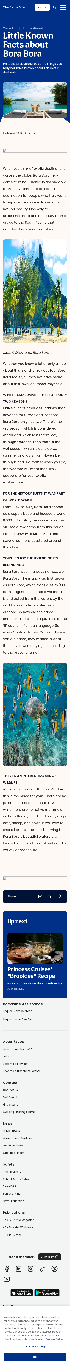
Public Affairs (11, 1131)
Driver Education (13, 1201)
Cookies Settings (35, 1346)
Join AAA (42, 7)
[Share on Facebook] (50, 896)
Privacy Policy (10, 1305)
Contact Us (10, 1090)
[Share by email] (40, 896)
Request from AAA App (17, 1019)
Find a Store (10, 1104)
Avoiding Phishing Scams (19, 1112)
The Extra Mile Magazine (18, 1220)
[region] (35, 1335)
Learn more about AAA (17, 1049)
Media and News (13, 1145)
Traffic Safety (12, 1172)
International (33, 28)
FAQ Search (10, 1097)
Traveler (9, 28)
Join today (47, 1257)
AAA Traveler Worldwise (18, 1227)
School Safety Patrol (16, 1179)
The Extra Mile (14, 7)
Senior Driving (12, 1194)
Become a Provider (15, 1064)
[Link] (6, 1268)
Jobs (6, 1056)
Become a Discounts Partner (21, 1071)
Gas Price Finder (13, 1153)
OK (35, 1357)
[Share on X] (61, 896)
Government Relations (17, 1138)
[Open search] (55, 7)
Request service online (17, 1011)
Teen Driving (11, 1186)
